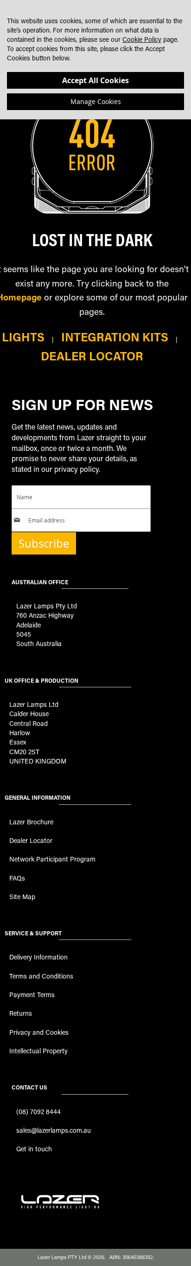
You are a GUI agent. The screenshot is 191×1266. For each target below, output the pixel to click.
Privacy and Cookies (39, 1032)
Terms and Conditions (41, 976)
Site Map (22, 896)
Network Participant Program (52, 859)
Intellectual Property (38, 1050)
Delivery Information (38, 957)
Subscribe (44, 543)
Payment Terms (32, 994)
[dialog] (95, 59)
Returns (20, 1013)
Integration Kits (114, 337)
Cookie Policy (141, 39)
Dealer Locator (92, 356)
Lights (23, 337)
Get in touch (34, 1148)
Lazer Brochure (31, 821)
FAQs (17, 878)
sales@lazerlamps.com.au (53, 1130)
